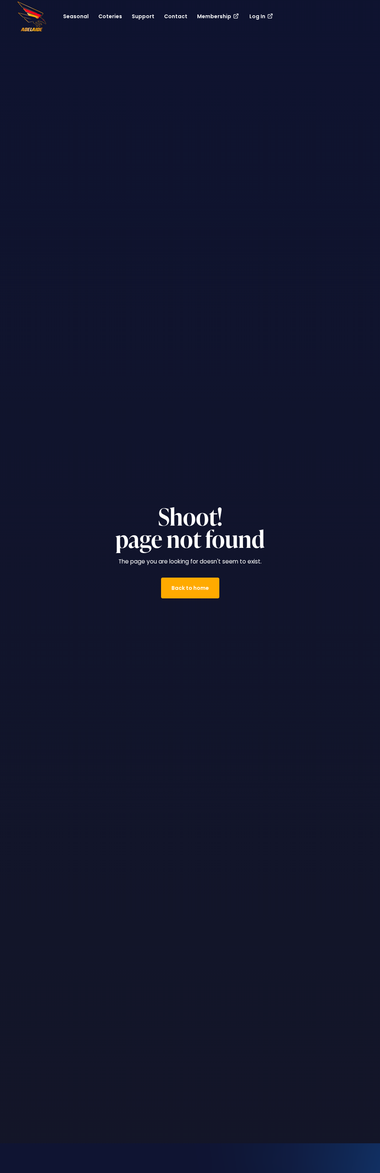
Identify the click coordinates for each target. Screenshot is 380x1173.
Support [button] (143, 16)
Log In (257, 16)
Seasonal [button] (76, 16)
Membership (214, 16)
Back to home (190, 588)
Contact (175, 16)
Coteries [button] (110, 16)
